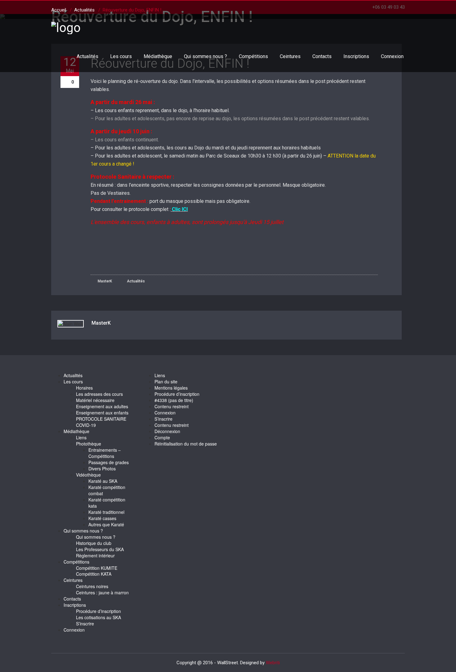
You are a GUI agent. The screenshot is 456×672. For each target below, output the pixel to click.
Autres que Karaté (106, 524)
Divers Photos (102, 468)
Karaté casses (102, 518)
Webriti (273, 662)
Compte (162, 437)
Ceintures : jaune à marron (102, 592)
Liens (81, 437)
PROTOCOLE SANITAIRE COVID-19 (101, 422)
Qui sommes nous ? (205, 56)
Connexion (392, 56)
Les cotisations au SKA (98, 617)
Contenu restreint (171, 406)
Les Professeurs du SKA (100, 549)
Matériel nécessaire (95, 400)
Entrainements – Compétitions (104, 453)
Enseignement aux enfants (102, 412)
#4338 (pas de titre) (173, 400)
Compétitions (253, 56)
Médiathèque (158, 56)
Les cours (121, 56)
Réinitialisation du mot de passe (185, 444)
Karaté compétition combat (106, 490)
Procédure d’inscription (98, 611)
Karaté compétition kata (106, 502)
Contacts (322, 56)
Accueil (58, 10)
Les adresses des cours (99, 394)
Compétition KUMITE (96, 568)
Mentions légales (171, 388)
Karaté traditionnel (106, 512)
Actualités (87, 56)
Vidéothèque (88, 475)
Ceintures (290, 56)
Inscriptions (356, 56)
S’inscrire (85, 623)
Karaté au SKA (102, 481)
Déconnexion (167, 431)
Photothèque (88, 444)
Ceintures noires (92, 586)
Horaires (84, 388)
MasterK (104, 281)
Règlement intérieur (95, 555)
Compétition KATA (93, 574)
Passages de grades (108, 462)
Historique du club (93, 543)
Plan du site (165, 381)
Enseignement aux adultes (102, 406)
